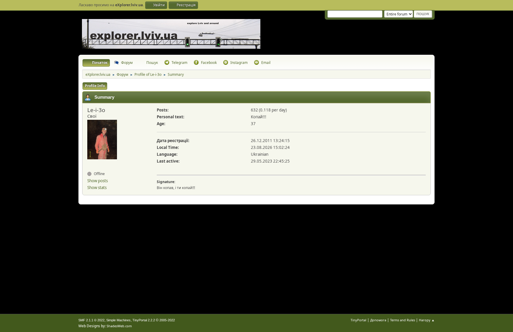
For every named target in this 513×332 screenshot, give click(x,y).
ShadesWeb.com (119, 326)
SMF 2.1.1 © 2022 (91, 320)
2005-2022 (167, 320)
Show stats (97, 187)
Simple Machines (118, 320)
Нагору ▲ (427, 320)
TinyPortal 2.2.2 (143, 320)
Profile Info (95, 85)
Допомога (378, 320)
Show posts (97, 180)
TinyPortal (358, 320)
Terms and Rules (402, 320)
